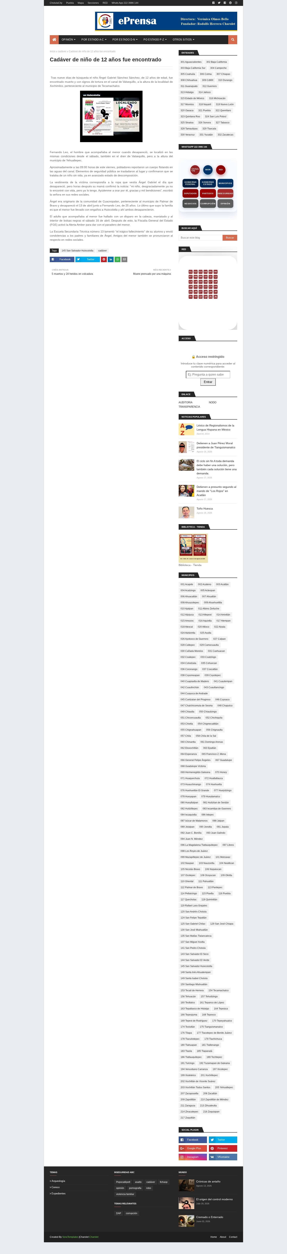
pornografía (135, 1188)
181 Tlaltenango (210, 1045)
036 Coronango (189, 669)
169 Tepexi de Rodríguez (194, 1020)
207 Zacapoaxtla (189, 1093)
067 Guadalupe (223, 760)
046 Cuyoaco (222, 699)
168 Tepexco (209, 1014)
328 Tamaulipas (189, 128)
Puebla (70, 3)
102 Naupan (187, 863)
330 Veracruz (188, 134)
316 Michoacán (217, 98)
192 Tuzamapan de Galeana (214, 1063)
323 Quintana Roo (190, 116)
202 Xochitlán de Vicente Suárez (198, 1081)
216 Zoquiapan (211, 1111)
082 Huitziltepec (189, 808)
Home (213, 1237)
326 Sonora (204, 122)
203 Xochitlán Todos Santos (195, 1087)
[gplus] (193, 1148)
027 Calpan (219, 639)
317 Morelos (187, 104)
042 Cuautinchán (190, 687)
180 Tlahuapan (189, 1045)
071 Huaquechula (190, 778)
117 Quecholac (189, 899)
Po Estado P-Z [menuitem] (154, 39)
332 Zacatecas (225, 134)
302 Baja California (216, 62)
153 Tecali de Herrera (192, 990)
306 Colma (206, 74)
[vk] (223, 1157)
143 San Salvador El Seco (195, 954)
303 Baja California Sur (193, 68)
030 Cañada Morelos (192, 651)
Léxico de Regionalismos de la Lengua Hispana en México (215, 427)
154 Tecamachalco (219, 990)
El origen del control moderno (214, 1199)
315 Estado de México (192, 98)
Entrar (208, 382)
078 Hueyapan (188, 796)
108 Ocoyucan (208, 875)
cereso (56, 1187)
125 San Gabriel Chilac (193, 923)
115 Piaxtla (208, 893)
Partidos (207, 193)
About (223, 1237)
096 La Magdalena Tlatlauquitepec (199, 845)
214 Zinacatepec (189, 1111)
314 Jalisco (205, 92)
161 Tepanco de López (212, 1002)
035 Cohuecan (209, 663)
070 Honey (221, 772)
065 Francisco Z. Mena (214, 754)
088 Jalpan (218, 820)
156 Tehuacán (188, 996)
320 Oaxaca (187, 110)
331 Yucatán (206, 134)
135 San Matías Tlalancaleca (196, 936)
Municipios (225, 183)
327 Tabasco (222, 122)
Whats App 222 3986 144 (125, 3)
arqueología (58, 1181)
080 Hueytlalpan (189, 802)
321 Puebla (204, 110)
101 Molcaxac (223, 857)
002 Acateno (204, 584)
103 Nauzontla (206, 863)
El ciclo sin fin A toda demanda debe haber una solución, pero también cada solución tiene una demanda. (217, 467)
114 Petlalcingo (189, 893)
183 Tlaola (186, 1051)
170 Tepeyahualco (222, 1020)
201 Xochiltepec (209, 1075)
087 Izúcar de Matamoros (194, 820)
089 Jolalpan (187, 826)
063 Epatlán (209, 748)
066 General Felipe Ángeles (195, 760)
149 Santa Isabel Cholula (194, 978)
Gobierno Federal (190, 183)
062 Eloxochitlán (189, 748)
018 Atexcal (187, 626)
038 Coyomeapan (190, 675)
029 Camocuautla (209, 645)
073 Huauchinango (191, 784)
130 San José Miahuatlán (194, 929)
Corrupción (208, 204)
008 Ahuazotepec (190, 602)
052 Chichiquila (214, 717)
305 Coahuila (188, 74)
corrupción (131, 1213)
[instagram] (235, 3)
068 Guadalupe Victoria (193, 766)
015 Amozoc (187, 620)
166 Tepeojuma (189, 1014)
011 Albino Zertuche (208, 608)
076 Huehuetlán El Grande (195, 790)
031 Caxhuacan (216, 651)
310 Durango (225, 80)
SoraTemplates (70, 1237)
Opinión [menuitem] (67, 39)
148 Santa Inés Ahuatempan (196, 972)
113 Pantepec (215, 887)
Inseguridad (225, 193)
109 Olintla (226, 875)
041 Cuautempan (223, 681)
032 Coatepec (188, 657)
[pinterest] (230, 3)
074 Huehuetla (214, 784)
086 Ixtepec (207, 814)
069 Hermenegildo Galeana (195, 772)
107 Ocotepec (188, 875)
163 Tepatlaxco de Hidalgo (195, 1008)
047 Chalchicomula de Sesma (197, 705)
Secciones (93, 3)
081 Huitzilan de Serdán (216, 802)
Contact (233, 1237)
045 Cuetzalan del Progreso (195, 699)
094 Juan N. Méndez (192, 839)
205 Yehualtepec (224, 1087)
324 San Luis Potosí (215, 116)
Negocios (190, 204)
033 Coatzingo (208, 657)
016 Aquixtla (205, 620)
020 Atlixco (203, 626)
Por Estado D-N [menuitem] (123, 39)
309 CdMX (207, 80)
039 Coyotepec (213, 675)
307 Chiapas (223, 74)
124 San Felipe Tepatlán (194, 917)
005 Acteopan (208, 590)
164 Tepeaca (221, 1008)
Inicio (52, 51)
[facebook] (213, 3)
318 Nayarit (205, 104)
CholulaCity (56, 3)
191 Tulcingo (187, 1063)
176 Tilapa (186, 1033)
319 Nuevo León (225, 104)
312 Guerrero (209, 86)
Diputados (190, 193)
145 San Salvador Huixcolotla (77, 250)
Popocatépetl (123, 1182)
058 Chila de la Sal (206, 736)
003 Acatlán (222, 584)
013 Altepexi (205, 614)
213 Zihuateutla (208, 1105)
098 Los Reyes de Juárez (194, 851)
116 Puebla (224, 893)
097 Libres (228, 845)
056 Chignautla (214, 729)
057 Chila (186, 736)
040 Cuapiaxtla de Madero (195, 681)
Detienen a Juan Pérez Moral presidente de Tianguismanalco (216, 445)
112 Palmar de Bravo (192, 887)
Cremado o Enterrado (209, 1217)
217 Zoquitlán (188, 1117)
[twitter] (219, 3)
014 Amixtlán (223, 614)
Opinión (225, 204)
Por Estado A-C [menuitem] (92, 39)
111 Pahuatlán (206, 881)
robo (148, 1188)
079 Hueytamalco (210, 796)
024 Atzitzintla (188, 632)
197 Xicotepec (220, 1069)
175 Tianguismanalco (211, 1026)
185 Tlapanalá (204, 1051)
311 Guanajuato (189, 86)
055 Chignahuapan (191, 729)
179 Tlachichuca (213, 1039)
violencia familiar (125, 1194)
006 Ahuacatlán (189, 596)
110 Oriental (187, 881)
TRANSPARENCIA (189, 406)
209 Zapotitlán (188, 1099)
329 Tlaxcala (209, 128)
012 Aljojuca (187, 614)
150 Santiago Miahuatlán (194, 984)
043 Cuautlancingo (214, 687)
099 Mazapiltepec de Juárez (196, 857)
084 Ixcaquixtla (189, 814)
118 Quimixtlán (209, 899)
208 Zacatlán (210, 1093)
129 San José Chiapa (221, 923)
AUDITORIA (186, 402)
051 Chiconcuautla (191, 717)
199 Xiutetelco (188, 1075)
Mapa (81, 3)
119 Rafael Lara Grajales (194, 905)
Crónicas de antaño (208, 1181)
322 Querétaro (223, 110)
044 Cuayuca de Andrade (194, 693)
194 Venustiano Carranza (194, 1069)
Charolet (93, 1237)
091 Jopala (223, 826)
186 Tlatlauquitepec (191, 1057)
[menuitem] (54, 39)
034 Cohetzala (188, 663)
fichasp (164, 1182)
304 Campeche (218, 68)
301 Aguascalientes (191, 62)
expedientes (59, 1193)
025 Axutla (205, 632)
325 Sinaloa (187, 122)
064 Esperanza (189, 754)
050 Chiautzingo (208, 711)
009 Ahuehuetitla (213, 602)
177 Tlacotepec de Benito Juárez (214, 1033)
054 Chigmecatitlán (208, 723)
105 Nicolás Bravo (190, 869)
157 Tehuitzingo (209, 996)
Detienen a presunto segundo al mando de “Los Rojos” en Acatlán (216, 491)
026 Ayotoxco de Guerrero (194, 639)
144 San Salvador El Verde (195, 960)
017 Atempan (224, 620)
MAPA (208, 170)
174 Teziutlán (188, 1026)
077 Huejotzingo (223, 790)
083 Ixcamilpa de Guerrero (217, 808)
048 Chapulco (225, 705)
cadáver (62, 51)
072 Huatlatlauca (214, 778)
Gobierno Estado (208, 183)
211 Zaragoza (188, 1105)
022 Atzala (219, 626)
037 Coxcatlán (210, 669)
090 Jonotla (205, 826)
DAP (118, 1213)
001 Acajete (187, 584)
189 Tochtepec (214, 1057)
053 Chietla (187, 723)
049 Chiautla (187, 711)
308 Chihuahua (189, 80)
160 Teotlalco (188, 1002)
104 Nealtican (226, 863)
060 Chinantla (188, 742)
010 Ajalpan (187, 608)
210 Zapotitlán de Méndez (214, 1099)
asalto (138, 1182)
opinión (120, 1188)
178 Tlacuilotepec (190, 1039)
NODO (212, 402)
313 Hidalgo (187, 92)
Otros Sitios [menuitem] (182, 39)
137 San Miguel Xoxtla (193, 942)
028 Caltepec (188, 645)
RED (105, 3)
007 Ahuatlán (209, 596)
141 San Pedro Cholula (193, 948)
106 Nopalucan (213, 869)
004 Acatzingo (188, 590)
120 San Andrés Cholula (194, 911)
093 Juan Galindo (215, 833)
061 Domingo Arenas (212, 742)
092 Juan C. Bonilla (191, 833)
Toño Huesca (205, 508)
